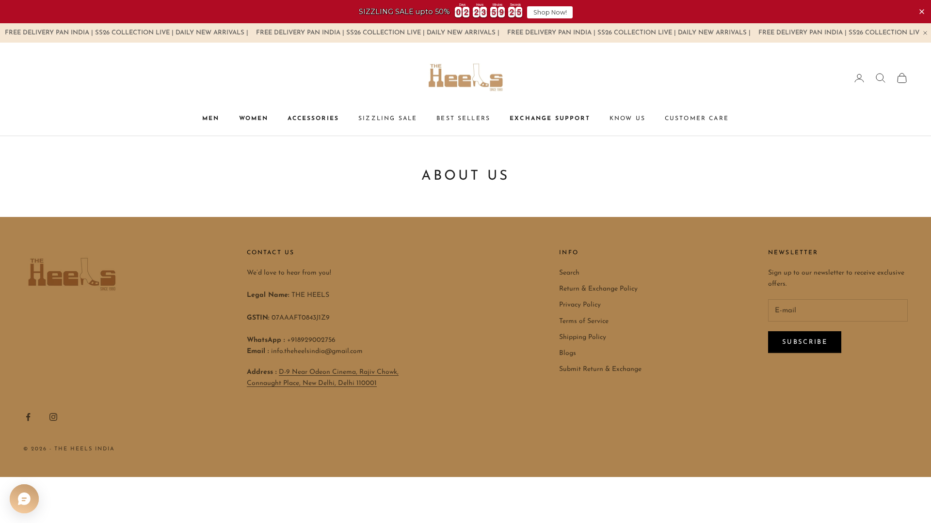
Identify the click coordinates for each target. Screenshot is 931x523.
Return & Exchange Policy (598, 288)
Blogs (567, 353)
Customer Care (697, 119)
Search (569, 273)
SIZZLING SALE (387, 119)
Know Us (627, 119)
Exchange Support (550, 119)
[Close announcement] (925, 33)
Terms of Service (584, 321)
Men (210, 119)
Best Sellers (463, 119)
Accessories (313, 119)
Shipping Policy (582, 337)
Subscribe (804, 342)
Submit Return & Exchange (600, 369)
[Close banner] (921, 11)
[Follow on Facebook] (28, 417)
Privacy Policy (580, 304)
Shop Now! (550, 12)
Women (254, 119)
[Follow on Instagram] (53, 417)
